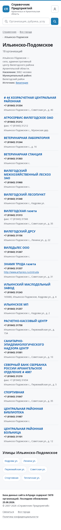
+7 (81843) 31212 (13, 121)
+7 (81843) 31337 (13, 268)
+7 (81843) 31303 (13, 158)
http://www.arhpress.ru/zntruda (21, 272)
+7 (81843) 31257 (13, 308)
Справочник (9, 31)
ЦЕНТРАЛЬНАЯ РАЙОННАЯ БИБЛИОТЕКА (23, 410)
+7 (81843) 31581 (13, 352)
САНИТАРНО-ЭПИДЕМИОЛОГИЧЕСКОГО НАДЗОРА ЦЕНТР (24, 344)
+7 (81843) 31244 (13, 142)
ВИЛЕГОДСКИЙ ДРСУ (19, 231)
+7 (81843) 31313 (13, 215)
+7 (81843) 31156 (13, 235)
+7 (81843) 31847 (13, 396)
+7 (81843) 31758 (13, 325)
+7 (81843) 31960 (13, 182)
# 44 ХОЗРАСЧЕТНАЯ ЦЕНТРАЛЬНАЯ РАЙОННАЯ (30, 99)
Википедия (22, 82)
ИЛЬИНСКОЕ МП (16, 304)
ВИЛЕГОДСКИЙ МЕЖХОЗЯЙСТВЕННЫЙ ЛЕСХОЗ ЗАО (27, 174)
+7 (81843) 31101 (13, 436)
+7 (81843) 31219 (13, 376)
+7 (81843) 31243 (13, 292)
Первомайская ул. (15, 469)
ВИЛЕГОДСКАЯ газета (20, 211)
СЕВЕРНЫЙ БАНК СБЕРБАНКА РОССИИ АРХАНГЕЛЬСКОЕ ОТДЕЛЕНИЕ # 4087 (25, 368)
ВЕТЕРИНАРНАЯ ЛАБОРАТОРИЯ (27, 138)
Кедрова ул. (11, 460)
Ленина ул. (29, 460)
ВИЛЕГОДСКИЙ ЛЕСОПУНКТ (24, 194)
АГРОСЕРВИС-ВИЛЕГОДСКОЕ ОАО (28, 118)
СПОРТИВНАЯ (14, 392)
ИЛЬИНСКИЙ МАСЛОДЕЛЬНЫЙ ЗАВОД (27, 286)
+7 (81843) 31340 (13, 198)
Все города (26, 31)
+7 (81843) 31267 (13, 251)
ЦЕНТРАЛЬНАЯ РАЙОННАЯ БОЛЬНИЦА (23, 430)
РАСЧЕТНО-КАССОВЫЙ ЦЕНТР (25, 321)
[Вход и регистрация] (54, 9)
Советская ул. (37, 469)
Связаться (8, 511)
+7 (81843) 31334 (13, 105)
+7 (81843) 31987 (13, 416)
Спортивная (11, 477)
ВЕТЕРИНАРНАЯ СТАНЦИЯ (23, 154)
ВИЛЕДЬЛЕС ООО (16, 248)
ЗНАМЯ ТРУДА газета (20, 264)
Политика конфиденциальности (20, 516)
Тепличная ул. (32, 477)
